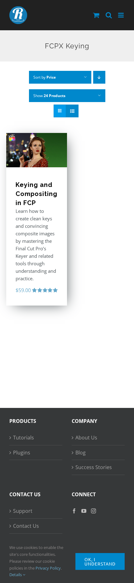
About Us (86, 437)
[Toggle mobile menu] (121, 15)
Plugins (21, 452)
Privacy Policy (48, 568)
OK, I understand (100, 561)
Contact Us (26, 525)
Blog (80, 452)
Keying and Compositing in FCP (36, 194)
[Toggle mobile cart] (96, 15)
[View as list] (72, 111)
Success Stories (93, 467)
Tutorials (23, 437)
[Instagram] (93, 510)
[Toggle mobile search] (109, 15)
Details (16, 574)
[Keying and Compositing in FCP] (36, 150)
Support (22, 510)
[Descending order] (99, 77)
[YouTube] (83, 510)
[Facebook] (74, 510)
